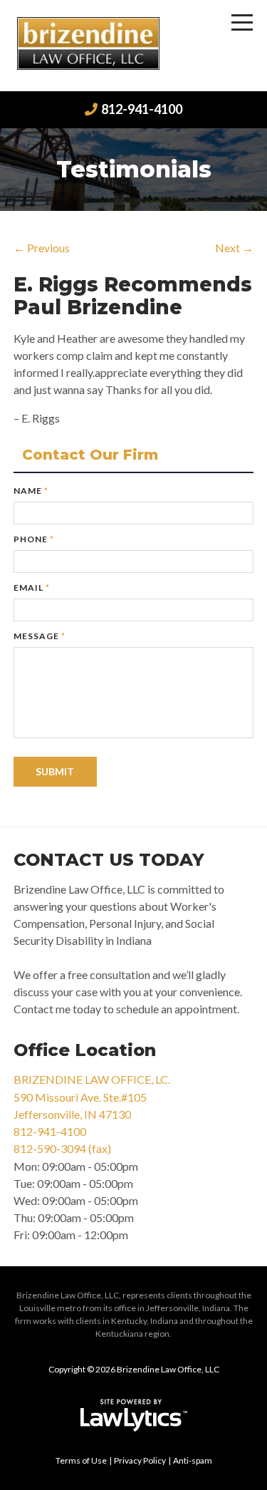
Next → (234, 247)
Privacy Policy (140, 1460)
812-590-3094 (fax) (62, 1148)
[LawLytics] (133, 1415)
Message (40, 636)
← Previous (42, 247)
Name (31, 490)
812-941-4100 (141, 109)
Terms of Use (81, 1460)
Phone (34, 539)
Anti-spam (192, 1460)
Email (32, 587)
